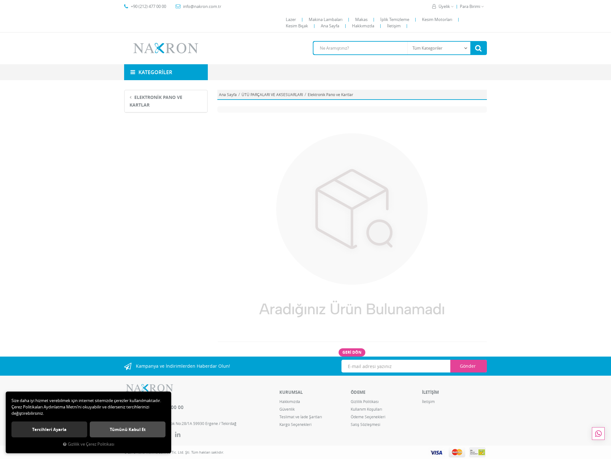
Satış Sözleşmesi (365, 424)
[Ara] (478, 48)
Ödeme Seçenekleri (368, 416)
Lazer (291, 19)
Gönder (468, 366)
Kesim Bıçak (297, 26)
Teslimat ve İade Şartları (300, 416)
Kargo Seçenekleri (295, 424)
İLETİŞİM (430, 392)
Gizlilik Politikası (365, 401)
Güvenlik (287, 409)
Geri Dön (352, 352)
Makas (361, 19)
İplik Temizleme (394, 19)
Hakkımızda (363, 26)
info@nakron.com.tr (202, 6)
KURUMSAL (291, 392)
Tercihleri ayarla (49, 429)
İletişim (394, 26)
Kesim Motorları (437, 19)
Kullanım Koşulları (366, 409)
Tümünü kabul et (128, 429)
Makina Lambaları (325, 19)
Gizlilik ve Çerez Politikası (91, 444)
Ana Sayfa (330, 26)
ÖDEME (358, 392)
